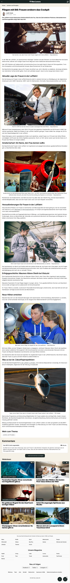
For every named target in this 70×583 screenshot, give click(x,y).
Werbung (10, 572)
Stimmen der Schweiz (61, 542)
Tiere (16, 556)
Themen (17, 544)
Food (3, 556)
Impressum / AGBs (40, 572)
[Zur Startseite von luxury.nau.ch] (35, 1)
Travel (30, 556)
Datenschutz (31, 572)
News (3, 539)
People (58, 539)
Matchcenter (46, 539)
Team (15, 572)
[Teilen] (60, 579)
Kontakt (25, 572)
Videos (17, 542)
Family (57, 553)
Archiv (30, 544)
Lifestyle (3, 544)
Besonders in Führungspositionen (24, 209)
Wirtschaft (4, 542)
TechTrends (59, 556)
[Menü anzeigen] (68, 1)
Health (3, 553)
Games (44, 542)
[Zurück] (2, 1)
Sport (30, 539)
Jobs (20, 572)
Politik (16, 539)
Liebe (30, 553)
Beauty (3, 558)
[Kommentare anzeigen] (65, 579)
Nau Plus (31, 542)
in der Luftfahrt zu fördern (27, 363)
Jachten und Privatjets (12, 5)
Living (16, 553)
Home (3, 5)
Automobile (45, 556)
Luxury (44, 553)
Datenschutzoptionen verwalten (54, 572)
